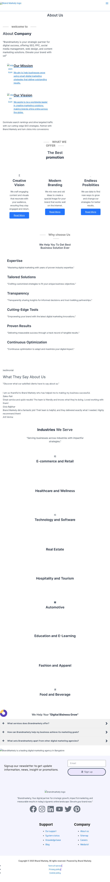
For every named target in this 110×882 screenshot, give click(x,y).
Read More (19, 215)
